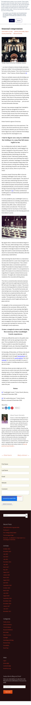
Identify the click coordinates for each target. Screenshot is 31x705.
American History (7, 624)
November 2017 (7, 611)
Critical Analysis (7, 627)
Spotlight (5, 637)
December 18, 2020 (7, 31)
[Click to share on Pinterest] (12, 408)
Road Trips (9, 33)
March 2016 (6, 590)
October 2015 (6, 588)
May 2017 (5, 569)
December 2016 (7, 603)
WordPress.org (7, 668)
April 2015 (5, 582)
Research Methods (8, 629)
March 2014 (6, 577)
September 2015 (7, 585)
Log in (4, 660)
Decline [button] (19, 20)
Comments (7, 666)
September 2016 (7, 598)
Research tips (6, 643)
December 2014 (7, 562)
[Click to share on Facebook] (6, 408)
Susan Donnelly (18, 33)
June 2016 (5, 593)
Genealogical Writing (8, 640)
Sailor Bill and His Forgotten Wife (11, 527)
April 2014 (5, 556)
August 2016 (6, 595)
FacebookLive (21, 356)
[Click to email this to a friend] (3, 408)
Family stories (6, 622)
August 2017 (6, 572)
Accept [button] (11, 20)
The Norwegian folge (8, 535)
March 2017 (6, 567)
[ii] (12, 190)
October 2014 (6, 549)
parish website (19, 358)
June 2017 (5, 608)
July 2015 (5, 564)
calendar (4, 360)
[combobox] (14, 515)
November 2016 (7, 601)
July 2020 (5, 554)
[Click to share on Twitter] (9, 408)
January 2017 (6, 606)
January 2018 (6, 575)
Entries (6, 663)
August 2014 (6, 580)
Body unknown (23, 455)
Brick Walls (22, 31)
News (17, 31)
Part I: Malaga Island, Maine (9, 532)
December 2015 (7, 551)
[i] (26, 73)
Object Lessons (7, 635)
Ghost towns (7, 455)
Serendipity (6, 645)
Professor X (6, 530)
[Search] (26, 516)
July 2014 (5, 559)
